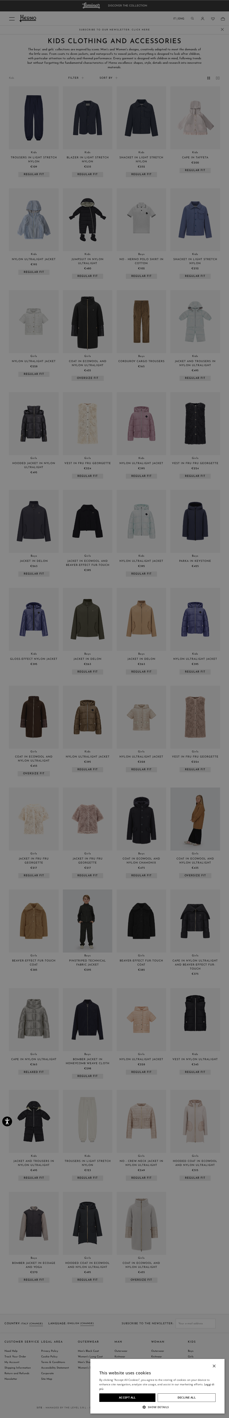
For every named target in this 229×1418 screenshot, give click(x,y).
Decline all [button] (187, 1397)
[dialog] (114, 709)
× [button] (214, 1366)
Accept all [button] (127, 1397)
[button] (157, 1407)
